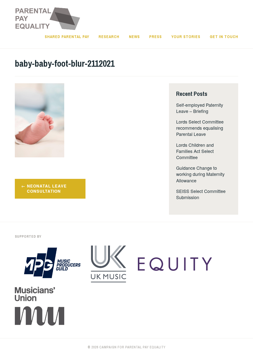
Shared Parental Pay (67, 36)
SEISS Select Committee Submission (201, 194)
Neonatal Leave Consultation (47, 188)
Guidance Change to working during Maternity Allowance (200, 174)
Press (155, 36)
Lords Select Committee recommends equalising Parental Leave (200, 127)
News (134, 36)
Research (109, 36)
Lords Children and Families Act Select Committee (195, 151)
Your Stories (185, 36)
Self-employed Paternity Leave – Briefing (199, 108)
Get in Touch (224, 36)
